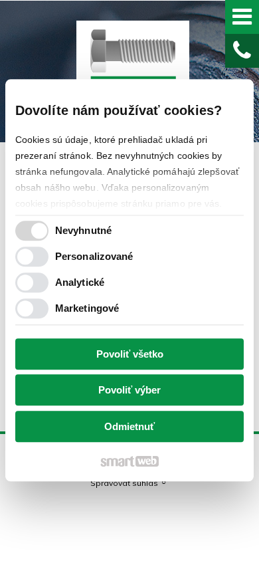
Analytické (79, 282)
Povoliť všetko (129, 354)
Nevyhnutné (83, 231)
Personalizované (94, 257)
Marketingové (87, 308)
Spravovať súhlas (124, 483)
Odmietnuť (129, 426)
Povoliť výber (129, 390)
